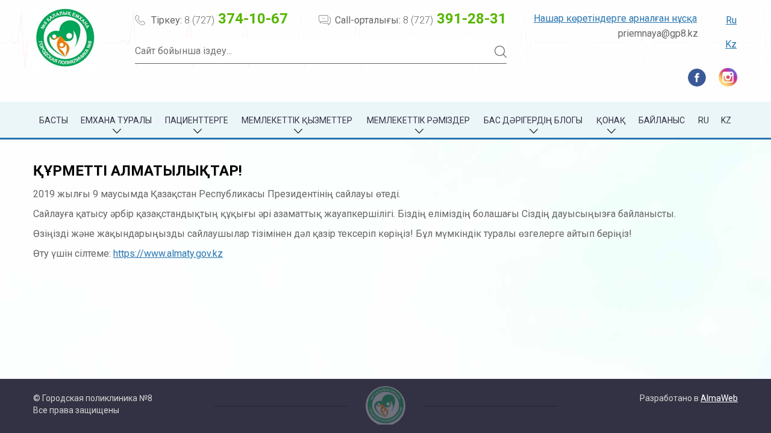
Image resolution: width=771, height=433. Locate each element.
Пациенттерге (196, 120)
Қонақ (611, 120)
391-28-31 (455, 18)
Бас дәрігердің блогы (533, 120)
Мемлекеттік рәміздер (418, 120)
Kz (731, 44)
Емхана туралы (116, 120)
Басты (53, 120)
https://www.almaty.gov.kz (168, 253)
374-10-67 (236, 18)
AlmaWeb (719, 398)
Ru (731, 20)
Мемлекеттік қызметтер (297, 120)
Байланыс (661, 120)
